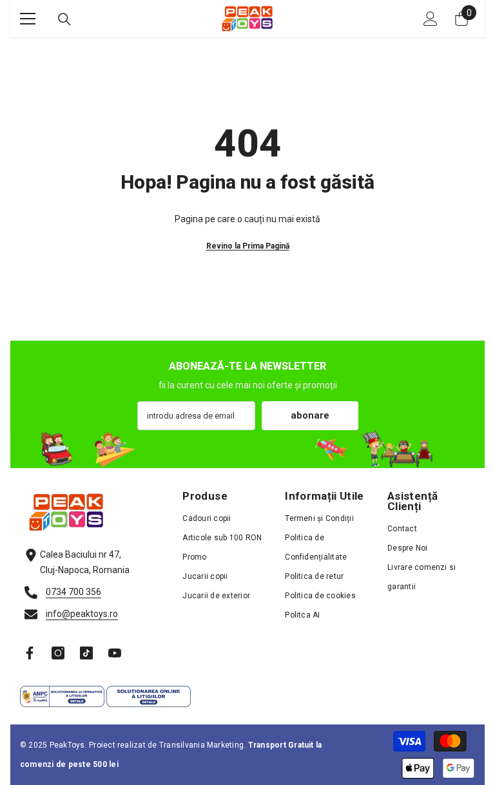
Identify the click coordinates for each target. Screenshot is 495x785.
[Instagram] (58, 653)
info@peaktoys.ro (82, 614)
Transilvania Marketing (201, 745)
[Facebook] (29, 653)
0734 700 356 (73, 592)
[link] (247, 449)
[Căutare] (64, 19)
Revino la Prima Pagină (247, 246)
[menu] (27, 18)
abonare (310, 415)
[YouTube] (114, 653)
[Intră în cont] (430, 19)
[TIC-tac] (86, 653)
